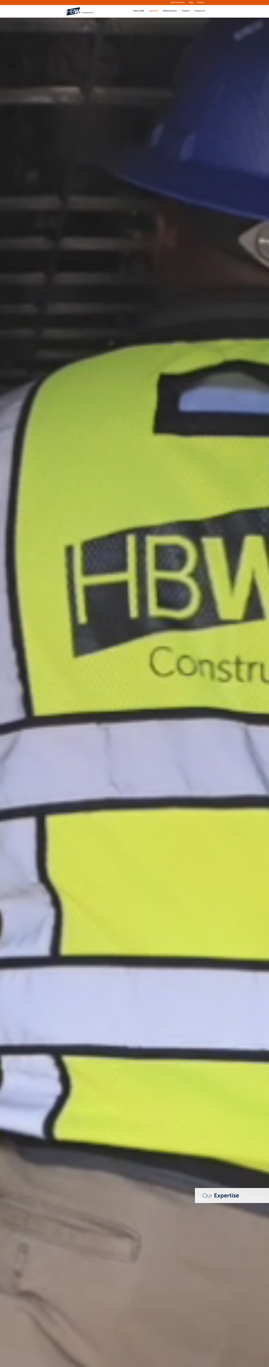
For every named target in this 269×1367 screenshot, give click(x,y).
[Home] (80, 11)
